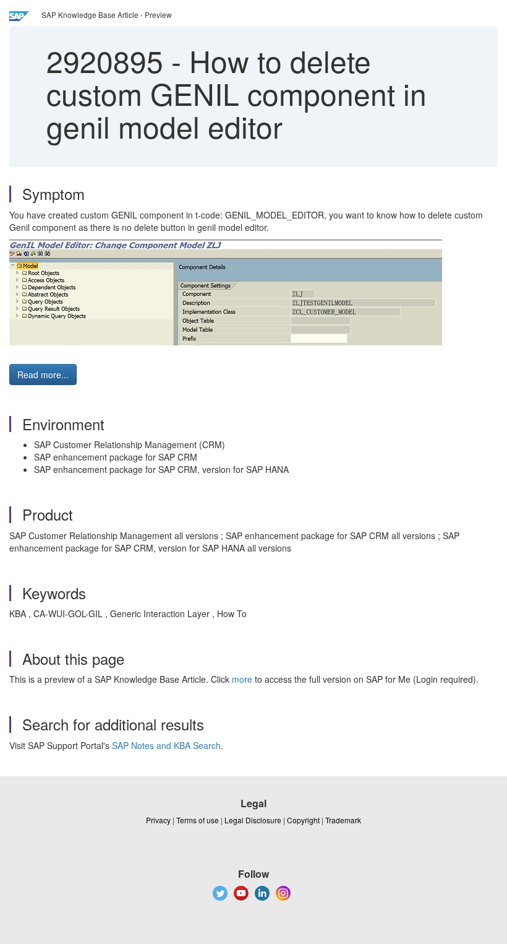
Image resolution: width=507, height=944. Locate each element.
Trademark (343, 820)
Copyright (303, 820)
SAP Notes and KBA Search (166, 745)
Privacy (158, 820)
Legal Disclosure (252, 820)
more (242, 679)
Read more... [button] (43, 374)
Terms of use (197, 820)
